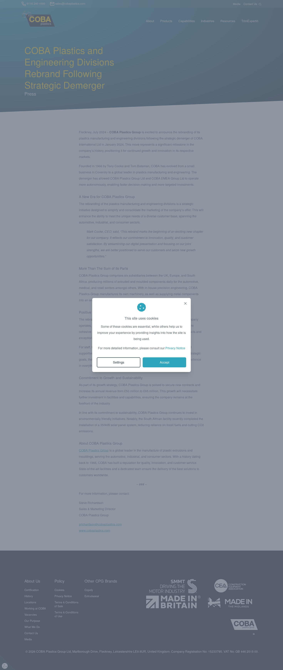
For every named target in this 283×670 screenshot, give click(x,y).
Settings (118, 362)
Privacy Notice (175, 348)
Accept (164, 362)
